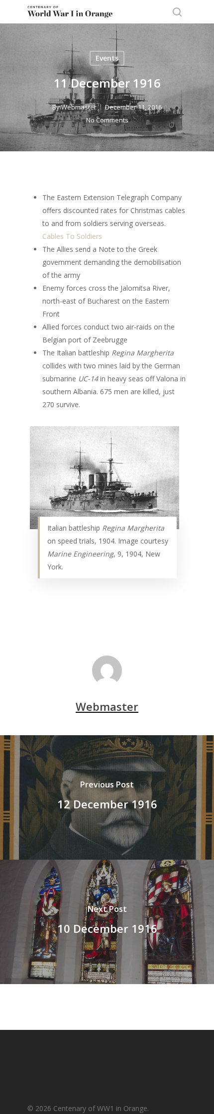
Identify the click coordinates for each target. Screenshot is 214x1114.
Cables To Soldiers (72, 236)
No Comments (107, 119)
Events (107, 58)
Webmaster (79, 107)
